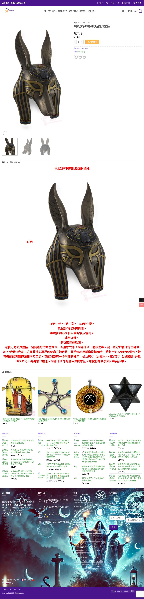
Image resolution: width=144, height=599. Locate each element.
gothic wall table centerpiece (84, 521)
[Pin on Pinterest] (84, 57)
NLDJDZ (99, 536)
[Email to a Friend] (80, 57)
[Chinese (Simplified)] (6, 580)
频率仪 (75, 11)
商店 (53, 11)
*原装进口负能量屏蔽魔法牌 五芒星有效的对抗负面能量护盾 (54, 420)
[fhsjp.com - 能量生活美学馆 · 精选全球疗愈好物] (21, 11)
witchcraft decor (80, 554)
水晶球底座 (95, 565)
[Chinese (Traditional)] (33, 580)
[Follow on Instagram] (134, 3)
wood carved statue (81, 557)
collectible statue (80, 506)
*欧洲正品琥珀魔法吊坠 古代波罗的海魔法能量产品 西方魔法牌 (89, 420)
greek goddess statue (81, 525)
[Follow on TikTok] (136, 3)
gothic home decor (95, 517)
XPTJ (91, 557)
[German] (26, 580)
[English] (19, 580)
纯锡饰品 (95, 568)
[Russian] (7, 583)
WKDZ (90, 554)
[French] (22, 580)
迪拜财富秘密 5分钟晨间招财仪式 (56, 508)
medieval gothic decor (81, 536)
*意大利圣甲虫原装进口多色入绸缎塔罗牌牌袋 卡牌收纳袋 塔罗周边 (18, 420)
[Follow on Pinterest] (20, 514)
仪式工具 (84, 561)
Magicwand (98, 532)
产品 (107, 3)
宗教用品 (77, 565)
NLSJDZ (77, 539)
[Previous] (6, 78)
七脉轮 (76, 561)
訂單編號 (112, 514)
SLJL (83, 546)
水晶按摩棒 (86, 565)
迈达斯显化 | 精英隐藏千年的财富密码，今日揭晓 (56, 501)
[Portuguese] (4, 583)
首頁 (75, 23)
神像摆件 (87, 568)
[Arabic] (12, 580)
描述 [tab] (3, 162)
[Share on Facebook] (76, 57)
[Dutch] (15, 580)
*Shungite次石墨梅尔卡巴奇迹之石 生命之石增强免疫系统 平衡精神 (124, 415)
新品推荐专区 (62, 11)
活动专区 (91, 11)
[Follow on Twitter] (138, 3)
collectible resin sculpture (83, 503)
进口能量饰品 (86, 572)
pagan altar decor (80, 543)
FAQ (117, 3)
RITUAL (76, 546)
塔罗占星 (92, 561)
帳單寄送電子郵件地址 (133, 515)
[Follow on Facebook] (132, 3)
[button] (126, 3)
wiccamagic (90, 550)
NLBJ (93, 536)
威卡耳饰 (100, 561)
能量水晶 (77, 572)
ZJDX (97, 557)
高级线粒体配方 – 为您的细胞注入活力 (56, 523)
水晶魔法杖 (78, 568)
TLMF (100, 546)
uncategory (85, 23)
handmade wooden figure (83, 532)
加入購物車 (92, 42)
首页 (49, 11)
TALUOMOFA (91, 546)
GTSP (94, 528)
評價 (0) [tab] (17, 162)
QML (103, 543)
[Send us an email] (140, 3)
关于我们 (100, 3)
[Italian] (30, 580)
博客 (112, 3)
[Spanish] (11, 583)
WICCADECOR (79, 550)
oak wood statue (87, 539)
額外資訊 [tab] (10, 162)
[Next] (66, 78)
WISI (98, 550)
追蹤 (113, 527)
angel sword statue (80, 499)
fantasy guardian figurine (83, 514)
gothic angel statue (80, 517)
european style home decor (83, 510)
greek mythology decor (82, 528)
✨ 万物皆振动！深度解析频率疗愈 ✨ (57, 515)
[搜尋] (45, 11)
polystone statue (94, 543)
